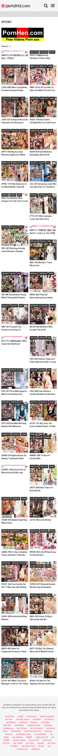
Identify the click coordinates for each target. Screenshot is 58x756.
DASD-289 (6, 595)
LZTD (51, 499)
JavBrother (16, 731)
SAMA (24, 531)
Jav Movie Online (23, 734)
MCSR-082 (34, 306)
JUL (48, 163)
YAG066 (42, 338)
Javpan (40, 743)
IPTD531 (42, 195)
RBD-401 (5, 306)
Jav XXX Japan (22, 719)
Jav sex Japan (19, 740)
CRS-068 (33, 370)
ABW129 (43, 66)
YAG (48, 338)
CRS (49, 370)
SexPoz (34, 722)
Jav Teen (30, 743)
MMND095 (39, 437)
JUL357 (42, 163)
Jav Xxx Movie (36, 728)
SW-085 (5, 274)
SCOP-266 (6, 563)
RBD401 (14, 306)
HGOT (52, 52)
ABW (50, 66)
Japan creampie (47, 716)
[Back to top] (53, 750)
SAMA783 (16, 531)
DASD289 (15, 595)
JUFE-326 (5, 98)
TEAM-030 (6, 499)
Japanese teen (33, 725)
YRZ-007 (5, 227)
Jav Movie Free (28, 746)
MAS (19, 195)
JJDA (23, 66)
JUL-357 (33, 163)
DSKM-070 (6, 434)
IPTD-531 (33, 195)
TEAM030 (16, 499)
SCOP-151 (34, 402)
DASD (52, 98)
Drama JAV (34, 740)
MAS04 (13, 195)
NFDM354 (44, 531)
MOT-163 (33, 627)
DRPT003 (15, 131)
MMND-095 (33, 435)
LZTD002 (43, 499)
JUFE (22, 98)
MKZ (50, 595)
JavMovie (35, 749)
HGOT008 (44, 52)
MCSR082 (44, 306)
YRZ (20, 227)
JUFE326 (15, 98)
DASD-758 (34, 98)
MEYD (24, 627)
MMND (47, 437)
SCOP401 (15, 660)
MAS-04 (5, 195)
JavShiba (48, 725)
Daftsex (48, 731)
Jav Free (8, 719)
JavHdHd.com (17, 5)
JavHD (20, 716)
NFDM (52, 531)
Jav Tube (51, 743)
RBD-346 (33, 241)
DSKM (24, 434)
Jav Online (9, 716)
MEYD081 (16, 627)
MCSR (52, 306)
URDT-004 (34, 466)
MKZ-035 (33, 595)
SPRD (25, 163)
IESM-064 (34, 131)
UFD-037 (5, 370)
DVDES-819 (33, 564)
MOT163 (42, 627)
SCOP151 (44, 402)
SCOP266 (15, 563)
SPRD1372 (17, 163)
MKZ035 (42, 595)
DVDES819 (39, 566)
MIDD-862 (34, 274)
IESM (50, 131)
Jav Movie (48, 719)
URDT (52, 466)
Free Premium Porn (33, 731)
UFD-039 (5, 402)
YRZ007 (14, 227)
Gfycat (41, 746)
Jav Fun (6, 743)
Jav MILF (14, 746)
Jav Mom (37, 719)
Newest (4, 46)
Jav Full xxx (22, 728)
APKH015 (43, 660)
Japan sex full (41, 737)
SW (19, 274)
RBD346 (42, 241)
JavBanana (8, 728)
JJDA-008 (6, 66)
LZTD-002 (34, 499)
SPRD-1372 (6, 163)
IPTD (50, 195)
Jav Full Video (40, 734)
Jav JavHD (17, 743)
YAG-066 (33, 338)
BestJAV (7, 725)
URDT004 (43, 466)
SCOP (52, 402)
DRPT (23, 131)
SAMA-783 (6, 531)
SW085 (13, 274)
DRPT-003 (6, 131)
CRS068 (42, 370)
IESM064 (43, 131)
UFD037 (14, 370)
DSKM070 (16, 434)
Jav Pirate (46, 740)
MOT (50, 627)
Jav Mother (11, 722)
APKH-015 (34, 660)
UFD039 (14, 402)
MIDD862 (43, 274)
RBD (49, 241)
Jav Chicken (17, 737)
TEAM (24, 499)
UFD (20, 370)
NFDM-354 (34, 531)
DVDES (48, 566)
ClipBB (29, 737)
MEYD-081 (6, 627)
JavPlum (23, 722)
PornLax (8, 734)
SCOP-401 (6, 660)
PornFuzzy (31, 716)
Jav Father (45, 722)
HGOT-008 (34, 52)
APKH (51, 660)
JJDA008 (15, 66)
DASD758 (44, 98)
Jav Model (19, 725)
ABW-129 (34, 66)
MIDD (51, 274)
